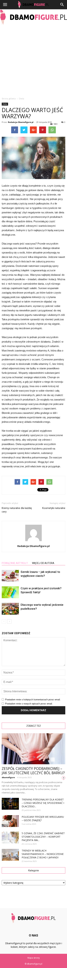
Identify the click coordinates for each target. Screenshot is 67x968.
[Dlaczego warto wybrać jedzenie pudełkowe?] (10, 609)
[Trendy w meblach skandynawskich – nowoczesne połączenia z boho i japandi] (10, 855)
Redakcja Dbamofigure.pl (21, 122)
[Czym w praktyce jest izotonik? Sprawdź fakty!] (10, 592)
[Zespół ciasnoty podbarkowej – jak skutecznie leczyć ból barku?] (33, 748)
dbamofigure (8, 777)
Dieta (5, 104)
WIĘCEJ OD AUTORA (43, 563)
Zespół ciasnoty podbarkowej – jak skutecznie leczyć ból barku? (33, 770)
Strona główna (9, 98)
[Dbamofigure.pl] (33, 17)
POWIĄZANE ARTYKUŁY (15, 563)
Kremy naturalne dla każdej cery (17, 510)
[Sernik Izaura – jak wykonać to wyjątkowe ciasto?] (10, 576)
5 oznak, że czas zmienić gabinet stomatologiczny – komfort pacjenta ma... (43, 837)
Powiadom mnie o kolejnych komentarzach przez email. (33, 699)
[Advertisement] (33, 60)
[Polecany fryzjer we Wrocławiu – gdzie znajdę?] (10, 821)
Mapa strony (33, 957)
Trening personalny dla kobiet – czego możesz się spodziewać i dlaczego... (43, 803)
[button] (62, 4)
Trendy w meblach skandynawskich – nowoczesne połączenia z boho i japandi (43, 854)
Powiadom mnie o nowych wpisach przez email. (29, 703)
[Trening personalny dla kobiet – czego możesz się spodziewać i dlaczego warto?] (10, 804)
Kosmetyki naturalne (53, 508)
